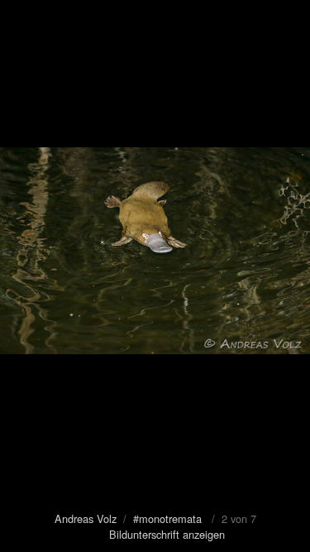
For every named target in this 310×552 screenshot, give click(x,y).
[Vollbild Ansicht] (252, 20)
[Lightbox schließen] (289, 20)
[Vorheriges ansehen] (25, 276)
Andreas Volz (86, 518)
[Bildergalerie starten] (22, 20)
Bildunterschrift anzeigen (167, 534)
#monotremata (167, 518)
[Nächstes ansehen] (285, 276)
